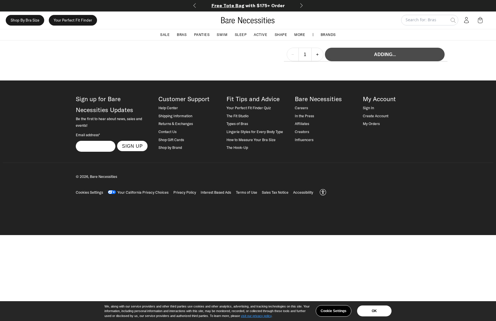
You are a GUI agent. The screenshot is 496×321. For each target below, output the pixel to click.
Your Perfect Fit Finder (73, 20)
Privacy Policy (184, 192)
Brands (328, 34)
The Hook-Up (237, 147)
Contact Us (167, 131)
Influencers (304, 139)
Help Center (168, 107)
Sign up (132, 146)
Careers (301, 107)
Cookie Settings (333, 311)
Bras (182, 34)
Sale (165, 34)
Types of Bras (237, 123)
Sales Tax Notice (275, 192)
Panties (202, 34)
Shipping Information (175, 116)
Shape (281, 34)
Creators (302, 131)
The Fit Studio (237, 116)
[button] (481, 20)
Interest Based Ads (216, 192)
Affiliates (302, 123)
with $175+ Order (248, 5)
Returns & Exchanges (175, 123)
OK (374, 311)
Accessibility (303, 192)
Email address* (88, 134)
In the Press (304, 116)
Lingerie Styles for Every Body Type (254, 131)
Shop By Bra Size (25, 20)
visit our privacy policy (256, 316)
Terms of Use (246, 192)
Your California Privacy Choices (142, 192)
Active (260, 34)
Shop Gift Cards (171, 139)
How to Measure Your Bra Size (251, 139)
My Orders (371, 123)
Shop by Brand (170, 147)
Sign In (368, 107)
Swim (222, 34)
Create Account (375, 116)
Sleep (241, 34)
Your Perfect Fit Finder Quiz (248, 107)
